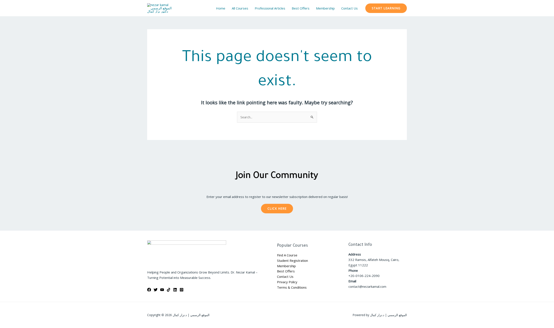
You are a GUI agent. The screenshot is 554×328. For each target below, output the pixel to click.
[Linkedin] (175, 290)
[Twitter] (156, 290)
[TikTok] (169, 290)
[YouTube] (162, 290)
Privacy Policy (287, 282)
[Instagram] (182, 290)
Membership (286, 266)
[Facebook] (149, 290)
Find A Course (287, 255)
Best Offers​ (286, 271)
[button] (386, 8)
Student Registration (292, 260)
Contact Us (285, 276)
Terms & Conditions (292, 287)
